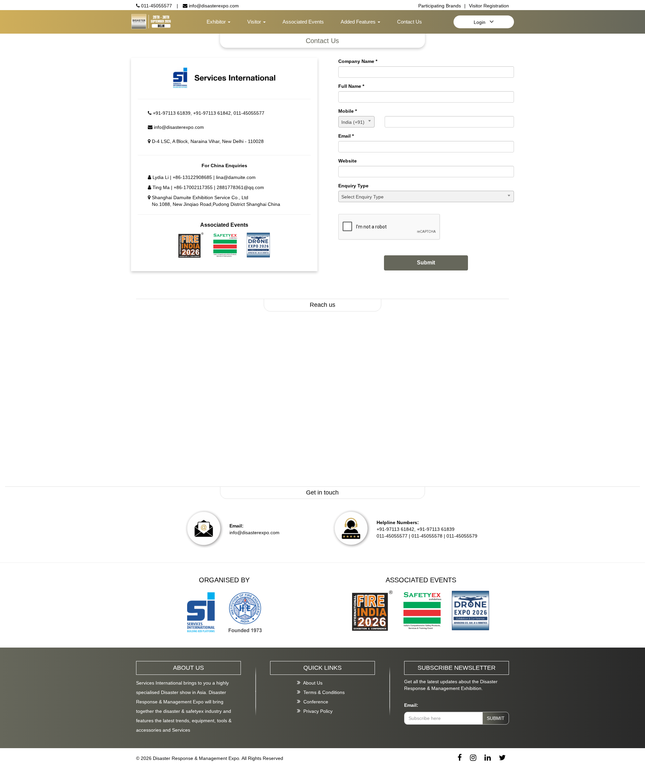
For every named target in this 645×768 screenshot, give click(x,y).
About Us (312, 683)
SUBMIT (496, 718)
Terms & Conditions (323, 692)
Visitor (254, 22)
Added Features (359, 22)
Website (347, 160)
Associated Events (303, 22)
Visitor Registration (489, 5)
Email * (346, 136)
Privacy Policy (317, 711)
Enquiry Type (353, 185)
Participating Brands (439, 5)
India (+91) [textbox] (352, 122)
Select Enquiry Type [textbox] (362, 196)
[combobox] (356, 121)
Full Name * (351, 86)
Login (481, 22)
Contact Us (409, 22)
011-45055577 (156, 5)
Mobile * (347, 111)
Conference (315, 701)
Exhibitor (217, 22)
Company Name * (357, 61)
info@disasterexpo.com (213, 5)
